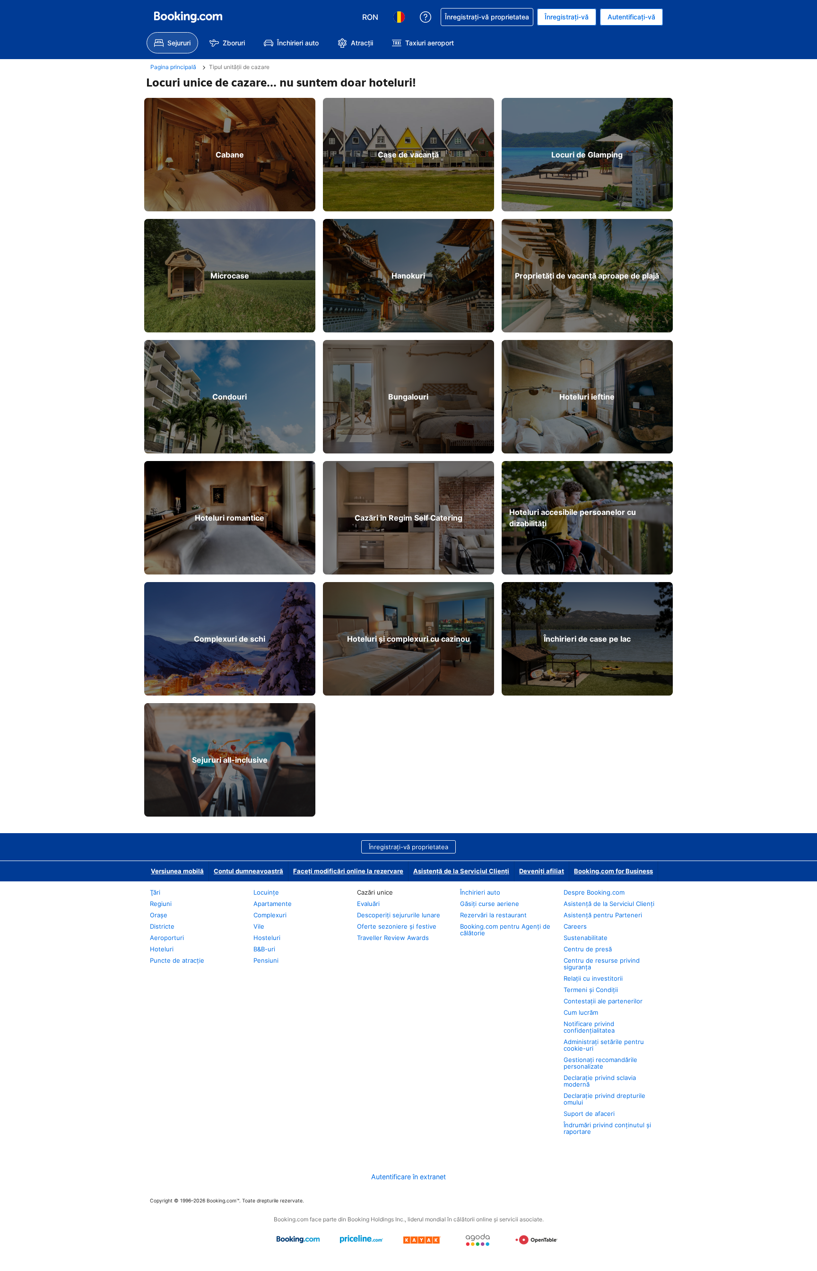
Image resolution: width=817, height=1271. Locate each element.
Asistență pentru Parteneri (603, 915)
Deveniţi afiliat (541, 871)
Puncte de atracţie (177, 960)
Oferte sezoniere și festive (396, 926)
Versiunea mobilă (177, 871)
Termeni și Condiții (591, 989)
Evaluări (368, 903)
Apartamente (272, 903)
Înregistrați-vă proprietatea (408, 847)
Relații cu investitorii (593, 978)
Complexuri (270, 915)
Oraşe (158, 915)
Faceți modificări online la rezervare (348, 871)
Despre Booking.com (594, 892)
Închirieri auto (480, 892)
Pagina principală (173, 66)
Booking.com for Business (613, 871)
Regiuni (161, 903)
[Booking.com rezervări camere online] (188, 17)
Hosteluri (266, 937)
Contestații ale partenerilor (603, 1001)
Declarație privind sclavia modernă (600, 1081)
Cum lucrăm (581, 1012)
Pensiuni (265, 960)
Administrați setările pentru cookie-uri (604, 1045)
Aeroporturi (167, 937)
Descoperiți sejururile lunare (398, 915)
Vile (258, 926)
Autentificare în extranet (408, 1177)
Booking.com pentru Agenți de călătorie (505, 930)
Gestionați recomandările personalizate (600, 1063)
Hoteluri (162, 949)
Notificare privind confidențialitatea (589, 1027)
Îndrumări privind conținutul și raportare (607, 1128)
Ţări (155, 892)
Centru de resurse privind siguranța (602, 964)
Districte (162, 926)
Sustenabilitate (586, 937)
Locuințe (266, 892)
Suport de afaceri (589, 1113)
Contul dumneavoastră (248, 871)
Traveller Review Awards (393, 937)
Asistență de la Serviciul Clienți (461, 871)
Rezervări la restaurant (493, 915)
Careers (575, 926)
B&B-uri (264, 949)
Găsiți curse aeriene (489, 903)
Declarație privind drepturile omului (604, 1099)
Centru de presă (588, 949)
